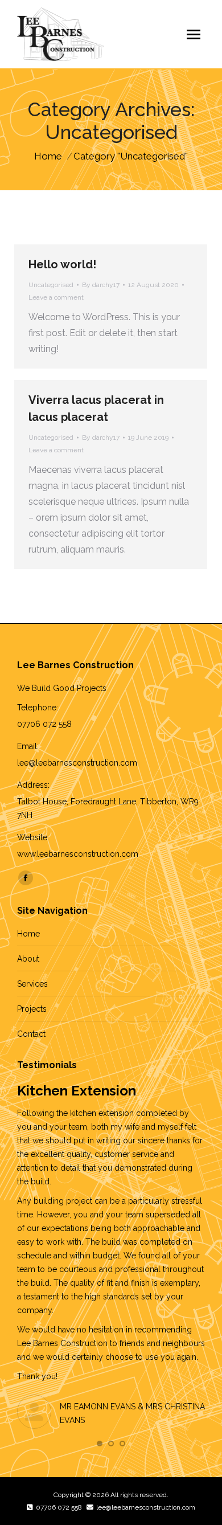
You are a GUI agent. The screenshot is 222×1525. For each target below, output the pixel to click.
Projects (32, 1008)
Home (28, 933)
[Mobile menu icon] (193, 34)
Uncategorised (50, 285)
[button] (99, 1443)
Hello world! (62, 264)
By (101, 285)
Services (32, 983)
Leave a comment (56, 297)
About (28, 958)
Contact (31, 1034)
